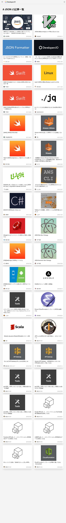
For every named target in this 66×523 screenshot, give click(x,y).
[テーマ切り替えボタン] (64, 2)
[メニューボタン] (2, 2)
